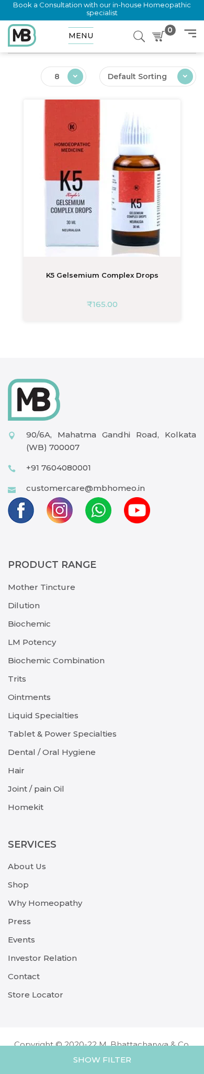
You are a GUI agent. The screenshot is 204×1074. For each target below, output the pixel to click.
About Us (27, 866)
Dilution (24, 605)
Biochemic (29, 624)
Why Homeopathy (45, 903)
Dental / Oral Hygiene (52, 752)
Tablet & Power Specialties (62, 734)
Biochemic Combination (56, 660)
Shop (18, 885)
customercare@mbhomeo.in (85, 488)
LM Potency (32, 642)
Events (21, 940)
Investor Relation (42, 958)
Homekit (25, 807)
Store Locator (35, 995)
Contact (24, 976)
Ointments (29, 697)
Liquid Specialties (43, 715)
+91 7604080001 (58, 468)
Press (19, 921)
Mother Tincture (41, 587)
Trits (17, 679)
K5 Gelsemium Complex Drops (102, 275)
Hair (16, 770)
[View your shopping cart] (160, 37)
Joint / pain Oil (36, 789)
